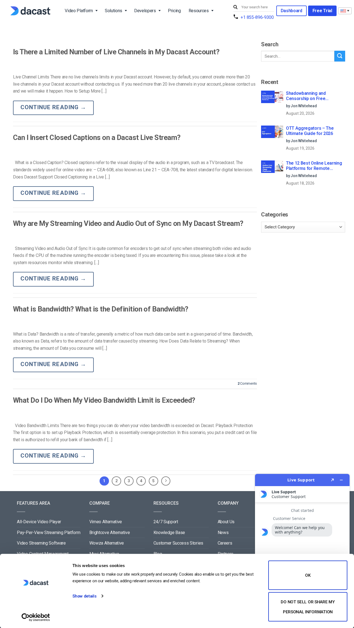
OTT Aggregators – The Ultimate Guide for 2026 (310, 131)
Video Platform (79, 10)
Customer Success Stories (178, 543)
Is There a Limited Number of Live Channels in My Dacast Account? (116, 52)
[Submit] (236, 7)
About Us (226, 521)
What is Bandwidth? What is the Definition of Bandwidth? (100, 309)
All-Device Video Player (39, 521)
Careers (225, 543)
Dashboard (291, 10)
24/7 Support (165, 521)
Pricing (174, 10)
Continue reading (53, 107)
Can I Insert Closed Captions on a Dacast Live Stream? (97, 137)
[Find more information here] (302, 548)
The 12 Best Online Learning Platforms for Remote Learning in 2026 (314, 166)
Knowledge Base (169, 532)
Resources (199, 10)
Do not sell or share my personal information (308, 606)
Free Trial (322, 10)
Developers (145, 10)
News (223, 532)
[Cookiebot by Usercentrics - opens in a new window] (36, 617)
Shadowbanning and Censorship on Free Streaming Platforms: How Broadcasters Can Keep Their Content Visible (315, 96)
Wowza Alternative (106, 543)
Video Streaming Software (41, 543)
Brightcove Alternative (109, 532)
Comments (247, 383)
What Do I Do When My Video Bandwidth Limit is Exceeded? (104, 400)
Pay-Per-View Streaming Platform (48, 532)
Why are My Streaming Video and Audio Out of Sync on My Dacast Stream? (128, 223)
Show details (84, 596)
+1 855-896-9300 (257, 17)
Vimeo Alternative (105, 521)
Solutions (113, 10)
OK (307, 575)
